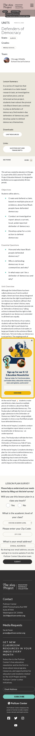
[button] (17, 373)
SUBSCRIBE (17, 393)
